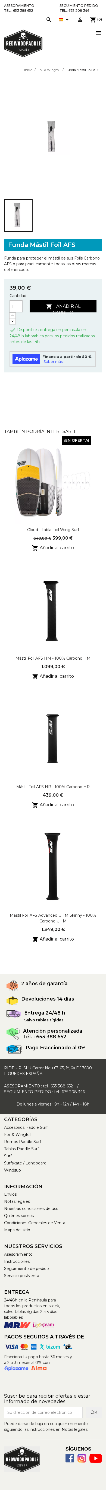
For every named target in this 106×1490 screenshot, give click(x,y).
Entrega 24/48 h (44, 1013)
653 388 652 (62, 1086)
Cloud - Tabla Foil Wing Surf (53, 529)
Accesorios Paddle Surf (26, 1127)
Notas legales (17, 1201)
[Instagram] (81, 1458)
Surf (8, 1155)
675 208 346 (73, 1091)
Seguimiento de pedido (26, 1268)
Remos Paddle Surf (22, 1141)
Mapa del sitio (17, 1229)
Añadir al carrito (63, 307)
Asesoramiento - (20, 8)
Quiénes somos (19, 1215)
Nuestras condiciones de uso (31, 1208)
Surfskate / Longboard (25, 1163)
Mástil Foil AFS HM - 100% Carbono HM (53, 658)
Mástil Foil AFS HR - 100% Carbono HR (53, 786)
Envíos (10, 1194)
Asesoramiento (18, 1254)
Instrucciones (17, 1261)
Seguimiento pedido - (80, 8)
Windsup (12, 1170)
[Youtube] (95, 1458)
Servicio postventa (21, 1275)
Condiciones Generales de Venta (34, 1222)
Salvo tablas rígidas (44, 1020)
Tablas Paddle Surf (21, 1148)
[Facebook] (70, 1458)
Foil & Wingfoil (17, 1134)
